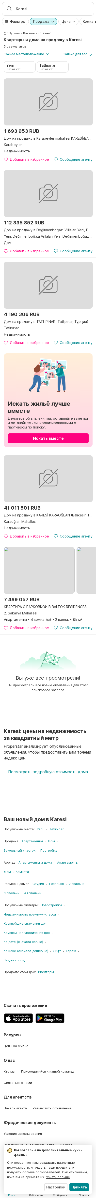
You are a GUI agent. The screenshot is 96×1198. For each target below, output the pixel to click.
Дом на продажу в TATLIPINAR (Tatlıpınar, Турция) (46, 321)
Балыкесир (31, 33)
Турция (15, 33)
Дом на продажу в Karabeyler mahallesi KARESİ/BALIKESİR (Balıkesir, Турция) (48, 138)
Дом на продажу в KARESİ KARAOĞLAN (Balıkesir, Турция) (48, 515)
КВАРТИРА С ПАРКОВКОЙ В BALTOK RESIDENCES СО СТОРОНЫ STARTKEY (48, 607)
